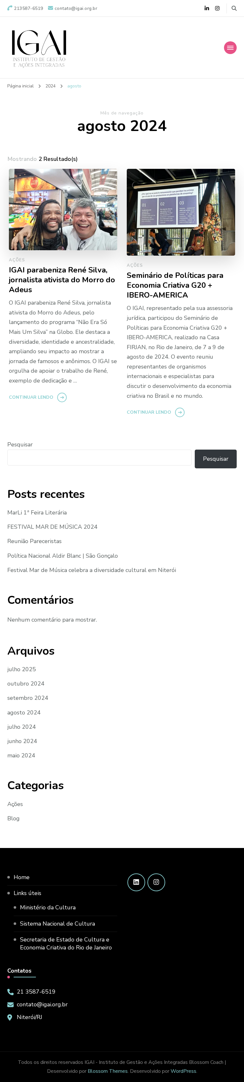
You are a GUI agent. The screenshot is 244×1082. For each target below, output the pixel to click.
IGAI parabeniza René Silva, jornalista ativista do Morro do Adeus (62, 280)
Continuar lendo (31, 397)
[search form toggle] (234, 8)
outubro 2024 (25, 683)
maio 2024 (21, 755)
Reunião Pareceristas (34, 541)
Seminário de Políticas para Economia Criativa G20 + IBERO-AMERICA (175, 285)
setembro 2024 (27, 698)
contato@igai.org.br (42, 1004)
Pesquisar (20, 444)
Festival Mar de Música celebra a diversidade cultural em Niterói (91, 570)
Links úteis (27, 893)
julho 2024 (21, 727)
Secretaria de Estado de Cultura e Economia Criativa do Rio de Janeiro (66, 943)
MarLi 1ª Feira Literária (37, 512)
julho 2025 (21, 669)
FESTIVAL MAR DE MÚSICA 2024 (52, 527)
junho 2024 (22, 741)
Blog (13, 818)
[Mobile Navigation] (230, 47)
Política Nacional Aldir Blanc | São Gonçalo (62, 556)
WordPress (183, 1071)
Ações (17, 260)
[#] (136, 882)
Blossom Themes (108, 1071)
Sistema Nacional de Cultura (57, 923)
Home (22, 877)
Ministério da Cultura (48, 907)
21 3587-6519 (36, 992)
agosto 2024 (24, 712)
